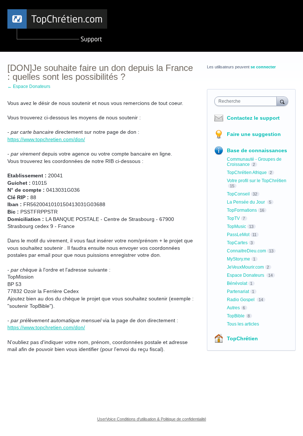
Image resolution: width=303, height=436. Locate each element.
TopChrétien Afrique (247, 172)
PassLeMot (238, 234)
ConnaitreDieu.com (246, 250)
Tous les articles (243, 324)
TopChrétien (242, 338)
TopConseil (238, 194)
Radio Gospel (241, 299)
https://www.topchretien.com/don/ (46, 139)
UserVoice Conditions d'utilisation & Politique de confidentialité (151, 419)
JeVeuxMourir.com (245, 267)
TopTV (233, 218)
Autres (233, 307)
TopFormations (242, 210)
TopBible (236, 316)
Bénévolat (237, 283)
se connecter (263, 67)
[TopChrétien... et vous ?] (57, 25)
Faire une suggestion (254, 134)
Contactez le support (253, 117)
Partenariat (238, 291)
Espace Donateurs (246, 275)
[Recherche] (282, 101)
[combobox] (247, 101)
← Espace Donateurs (28, 86)
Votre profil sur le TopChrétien (256, 180)
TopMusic (236, 226)
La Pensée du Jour (246, 202)
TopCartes (237, 242)
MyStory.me (238, 259)
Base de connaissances (257, 150)
